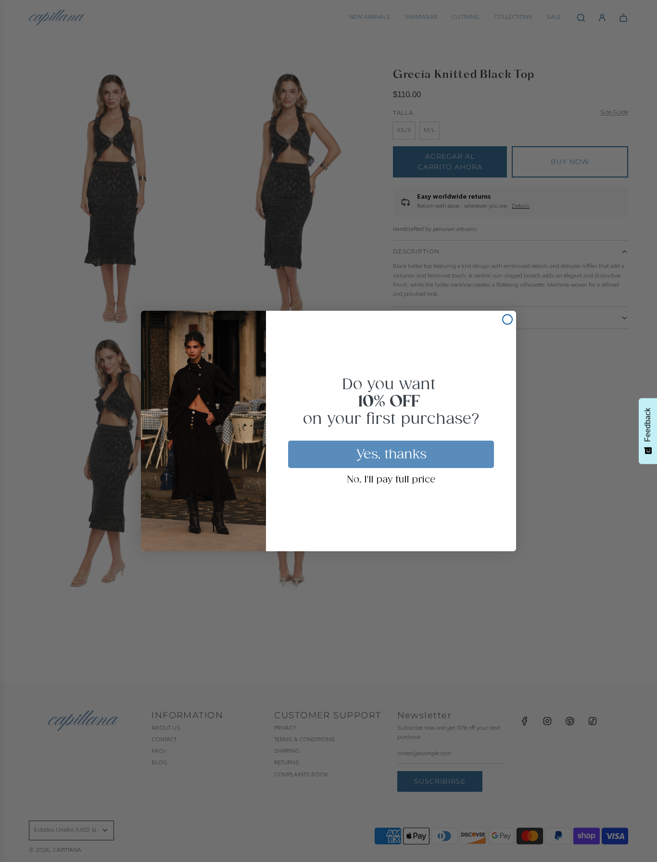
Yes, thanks (391, 454)
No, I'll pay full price (391, 480)
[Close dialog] (507, 319)
